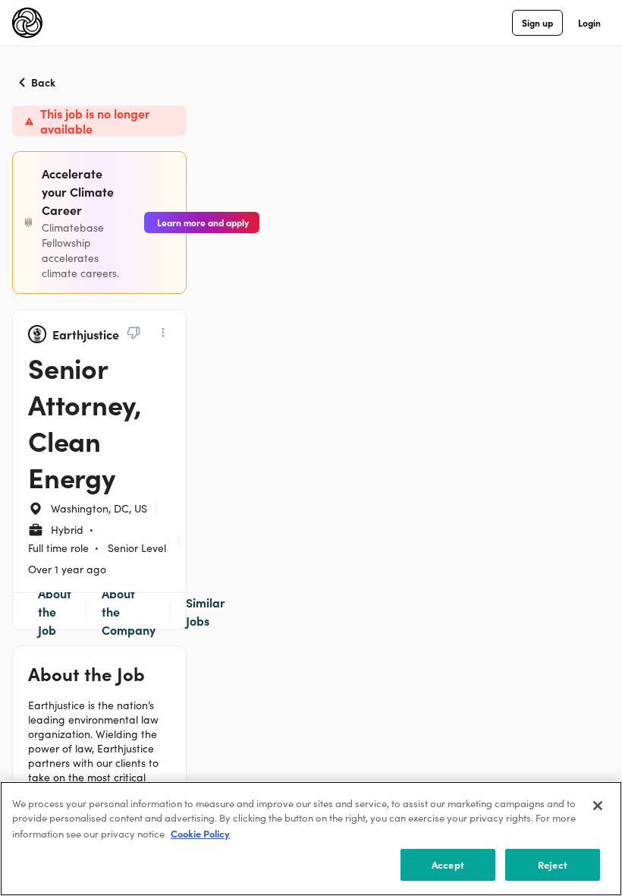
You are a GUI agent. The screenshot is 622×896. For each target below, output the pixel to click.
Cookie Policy (200, 833)
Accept (448, 864)
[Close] (597, 805)
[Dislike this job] (133, 332)
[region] (311, 838)
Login (589, 22)
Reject (552, 864)
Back (43, 82)
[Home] (27, 23)
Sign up (537, 22)
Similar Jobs (205, 611)
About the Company (129, 611)
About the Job (54, 611)
